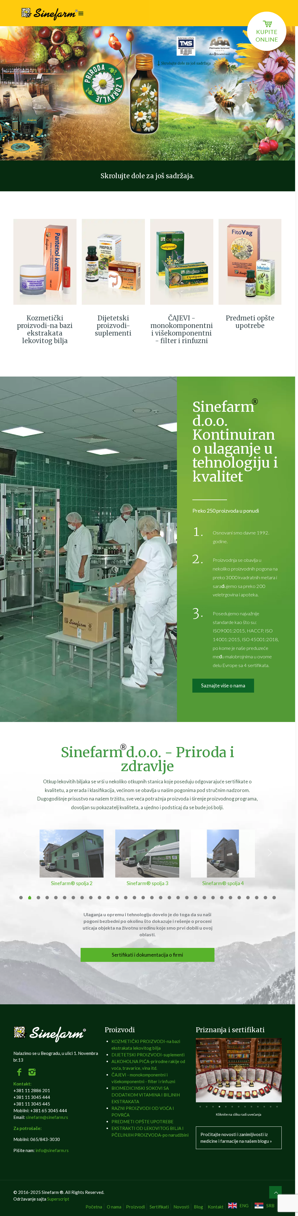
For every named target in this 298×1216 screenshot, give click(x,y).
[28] (256, 897)
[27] (248, 897)
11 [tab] (264, 1107)
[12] (117, 897)
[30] (274, 897)
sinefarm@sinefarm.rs (47, 1117)
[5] (56, 897)
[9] (91, 897)
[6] (64, 897)
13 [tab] (277, 1107)
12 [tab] (271, 1107)
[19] (178, 897)
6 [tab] (232, 1107)
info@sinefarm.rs (52, 1150)
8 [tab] (245, 1107)
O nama (114, 1206)
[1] (21, 897)
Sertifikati (159, 1206)
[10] (99, 897)
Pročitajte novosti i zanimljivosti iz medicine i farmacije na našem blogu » (236, 1138)
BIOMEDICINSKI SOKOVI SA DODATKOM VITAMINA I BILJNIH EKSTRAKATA (145, 1094)
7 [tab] (239, 1107)
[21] (195, 897)
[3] (38, 897)
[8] (82, 897)
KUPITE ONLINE (267, 35)
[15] (143, 897)
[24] (222, 897)
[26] (239, 897)
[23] (213, 897)
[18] (169, 897)
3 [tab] (213, 1107)
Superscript (58, 1198)
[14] (134, 897)
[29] (265, 897)
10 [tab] (258, 1107)
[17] (160, 897)
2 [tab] (207, 1107)
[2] (29, 898)
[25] (230, 897)
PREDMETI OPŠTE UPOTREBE (142, 1121)
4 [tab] (219, 1107)
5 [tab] (226, 1107)
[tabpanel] (239, 1070)
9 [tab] (251, 1107)
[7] (73, 897)
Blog (198, 1206)
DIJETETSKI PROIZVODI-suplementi (148, 1054)
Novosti (181, 1206)
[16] (152, 897)
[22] (204, 897)
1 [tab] (200, 1107)
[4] (47, 897)
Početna (94, 1206)
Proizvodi (135, 1206)
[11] (108, 897)
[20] (187, 897)
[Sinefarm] (50, 13)
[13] (125, 897)
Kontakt (216, 1206)
